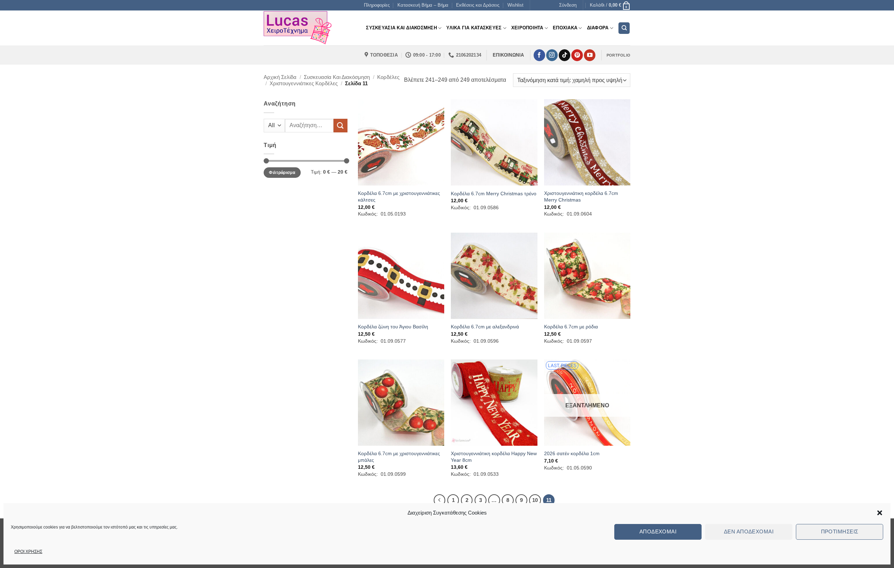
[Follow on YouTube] (589, 55)
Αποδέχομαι (658, 531)
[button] (879, 512)
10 (535, 500)
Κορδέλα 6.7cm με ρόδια (571, 326)
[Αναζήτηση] (624, 28)
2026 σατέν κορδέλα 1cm (572, 453)
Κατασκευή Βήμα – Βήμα (422, 5)
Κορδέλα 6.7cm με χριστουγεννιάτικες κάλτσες (399, 196)
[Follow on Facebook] (539, 55)
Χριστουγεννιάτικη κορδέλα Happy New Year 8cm (494, 457)
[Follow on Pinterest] (577, 55)
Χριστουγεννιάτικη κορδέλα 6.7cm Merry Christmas (581, 196)
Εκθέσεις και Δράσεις (477, 5)
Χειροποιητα (527, 27)
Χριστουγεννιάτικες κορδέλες (304, 83)
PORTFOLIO (618, 55)
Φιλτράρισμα (282, 172)
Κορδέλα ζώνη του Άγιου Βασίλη (393, 326)
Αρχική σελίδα (280, 77)
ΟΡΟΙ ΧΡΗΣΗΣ (28, 551)
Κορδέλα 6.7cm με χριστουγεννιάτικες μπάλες (399, 457)
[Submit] (340, 125)
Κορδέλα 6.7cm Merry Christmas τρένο (493, 193)
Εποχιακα (565, 27)
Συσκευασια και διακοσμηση (401, 27)
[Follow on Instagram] (552, 55)
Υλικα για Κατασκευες (473, 27)
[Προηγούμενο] (440, 500)
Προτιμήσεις (839, 531)
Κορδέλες (388, 77)
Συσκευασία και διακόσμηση (337, 77)
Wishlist (515, 5)
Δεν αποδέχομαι (749, 531)
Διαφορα (598, 27)
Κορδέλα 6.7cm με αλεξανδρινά (485, 326)
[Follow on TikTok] (564, 55)
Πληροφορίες (377, 5)
